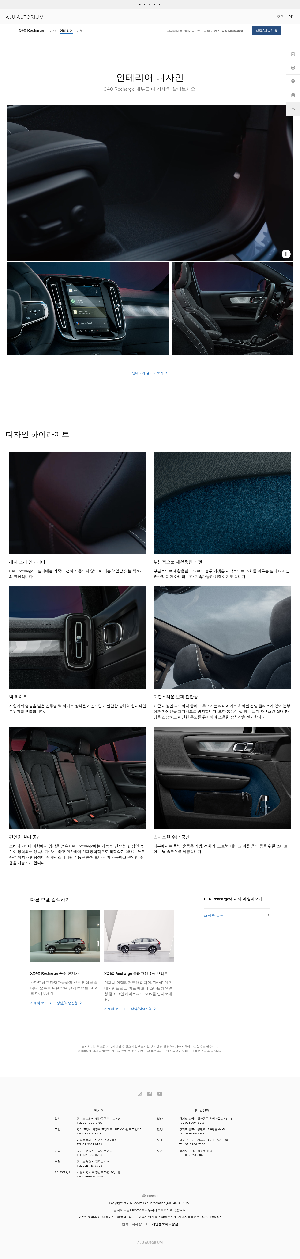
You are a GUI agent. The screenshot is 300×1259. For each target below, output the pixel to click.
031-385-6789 (92, 1155)
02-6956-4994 (92, 1176)
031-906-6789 (92, 1122)
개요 (53, 31)
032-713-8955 (194, 1155)
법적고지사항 (132, 1224)
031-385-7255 (194, 1133)
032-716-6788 (92, 1165)
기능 (79, 31)
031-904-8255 (195, 1122)
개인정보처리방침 (165, 1224)
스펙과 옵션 (214, 915)
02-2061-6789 (92, 1144)
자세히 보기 (39, 1003)
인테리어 (66, 30)
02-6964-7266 (195, 1144)
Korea (151, 1196)
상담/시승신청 (266, 30)
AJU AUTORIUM (25, 16)
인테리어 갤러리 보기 (148, 373)
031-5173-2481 (92, 1133)
